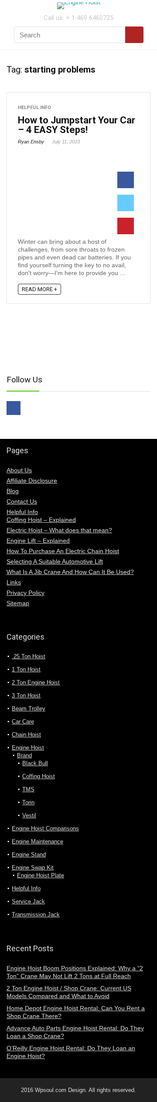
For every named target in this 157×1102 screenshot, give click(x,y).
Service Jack (28, 901)
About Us (19, 470)
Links (14, 582)
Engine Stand (29, 854)
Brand (24, 755)
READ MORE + (39, 289)
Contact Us (22, 501)
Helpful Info (34, 107)
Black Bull (35, 763)
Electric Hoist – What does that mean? (59, 530)
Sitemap (18, 603)
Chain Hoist (26, 734)
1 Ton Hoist (26, 669)
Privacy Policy (25, 592)
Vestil (29, 815)
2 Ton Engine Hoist (36, 682)
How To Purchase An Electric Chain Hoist (63, 551)
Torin (28, 802)
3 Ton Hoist (26, 695)
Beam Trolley (28, 708)
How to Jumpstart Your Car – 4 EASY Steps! (76, 125)
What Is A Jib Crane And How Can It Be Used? (70, 571)
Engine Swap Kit (33, 867)
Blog (13, 491)
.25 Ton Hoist (28, 656)
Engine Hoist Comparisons (45, 828)
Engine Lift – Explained (38, 540)
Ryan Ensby (31, 141)
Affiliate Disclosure (32, 480)
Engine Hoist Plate (40, 875)
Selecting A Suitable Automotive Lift (55, 561)
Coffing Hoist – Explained (41, 519)
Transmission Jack (36, 914)
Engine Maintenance (37, 841)
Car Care (23, 721)
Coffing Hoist (38, 776)
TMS (28, 789)
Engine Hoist (28, 747)
